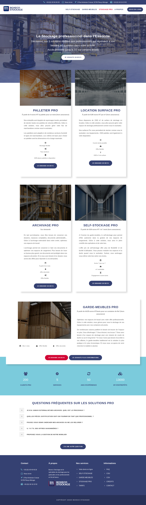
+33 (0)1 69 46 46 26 (52, 2)
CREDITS (110, 481)
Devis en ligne (135, 9)
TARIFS (82, 485)
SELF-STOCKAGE (73, 9)
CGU (108, 473)
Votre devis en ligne (86, 469)
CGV (108, 477)
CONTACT (110, 485)
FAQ (108, 469)
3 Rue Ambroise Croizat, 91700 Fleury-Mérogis (92, 2)
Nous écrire (68, 2)
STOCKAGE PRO (106, 9)
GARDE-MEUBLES (89, 9)
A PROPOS (119, 9)
